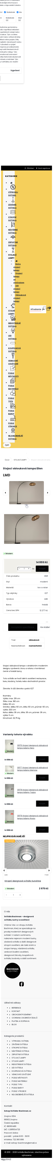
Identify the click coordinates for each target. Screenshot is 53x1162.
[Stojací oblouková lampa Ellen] (26, 492)
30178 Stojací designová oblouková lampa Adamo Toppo (32, 791)
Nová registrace (44, 168)
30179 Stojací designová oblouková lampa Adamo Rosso (32, 817)
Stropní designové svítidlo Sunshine (23, 881)
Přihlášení (30, 168)
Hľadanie (36, 309)
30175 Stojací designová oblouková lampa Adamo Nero (32, 746)
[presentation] (5, 492)
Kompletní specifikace (22, 627)
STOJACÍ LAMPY (20, 460)
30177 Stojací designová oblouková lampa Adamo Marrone (32, 768)
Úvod (7, 460)
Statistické (11, 12)
